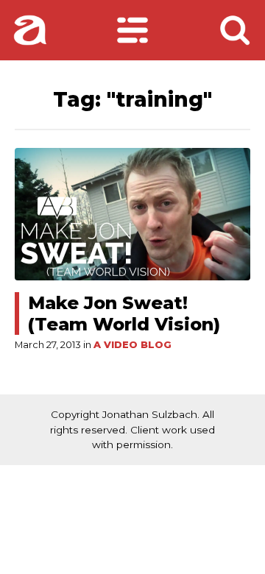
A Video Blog (132, 344)
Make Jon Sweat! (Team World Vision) (124, 313)
